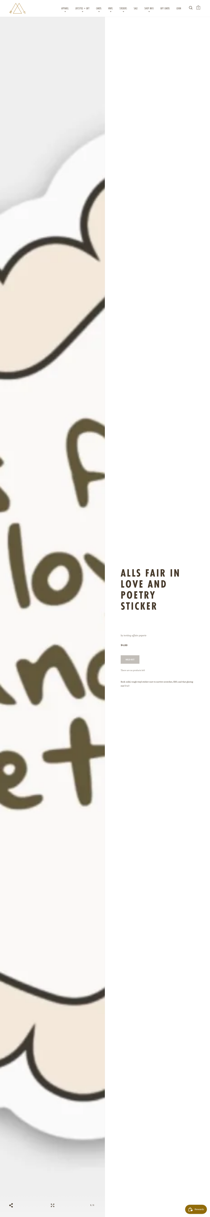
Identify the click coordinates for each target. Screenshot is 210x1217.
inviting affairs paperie (135, 635)
